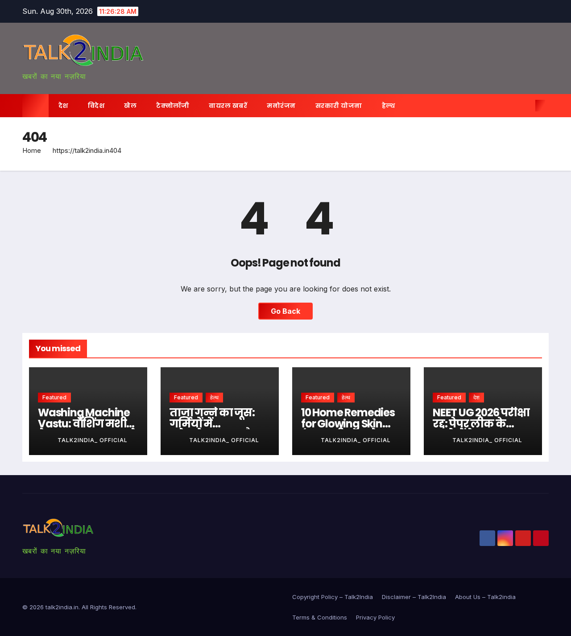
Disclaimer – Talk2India (414, 596)
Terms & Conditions (319, 617)
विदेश (96, 105)
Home (31, 150)
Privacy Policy (375, 617)
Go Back (285, 311)
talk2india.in (62, 607)
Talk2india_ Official (93, 440)
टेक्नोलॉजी (172, 105)
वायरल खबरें (228, 105)
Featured (54, 397)
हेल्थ (388, 105)
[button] (525, 105)
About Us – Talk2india (485, 596)
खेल (130, 105)
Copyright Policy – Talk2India (332, 596)
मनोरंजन (281, 105)
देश (63, 105)
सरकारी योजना (338, 105)
